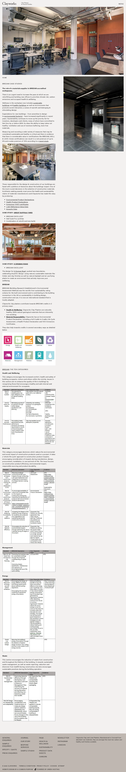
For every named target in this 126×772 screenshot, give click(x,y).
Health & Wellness (43, 742)
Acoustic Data (11, 209)
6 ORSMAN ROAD (21, 264)
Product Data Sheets (45, 752)
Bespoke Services (25, 746)
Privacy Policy (43, 766)
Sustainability (46, 747)
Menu (121, 4)
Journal (24, 738)
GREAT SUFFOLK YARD (23, 212)
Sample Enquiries (6, 744)
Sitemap (61, 766)
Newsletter (63, 738)
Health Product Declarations (17, 202)
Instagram (63, 741)
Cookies (53, 766)
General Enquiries (6, 739)
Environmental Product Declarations (20, 200)
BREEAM (5, 369)
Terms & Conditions (27, 766)
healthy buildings (19, 105)
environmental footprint (13, 116)
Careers (43, 756)
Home (4, 77)
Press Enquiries (9, 753)
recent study (43, 141)
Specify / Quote (9, 749)
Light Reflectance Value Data (17, 207)
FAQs (41, 738)
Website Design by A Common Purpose (17, 769)
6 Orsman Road (20, 271)
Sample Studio (27, 751)
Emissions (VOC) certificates (17, 204)
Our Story (25, 741)
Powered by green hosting (48, 769)
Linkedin (62, 745)
